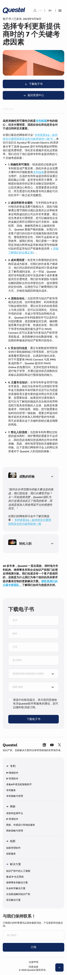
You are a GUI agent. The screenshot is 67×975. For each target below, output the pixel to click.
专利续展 (38, 172)
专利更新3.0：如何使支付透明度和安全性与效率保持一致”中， (30, 137)
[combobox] (30, 674)
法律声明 (33, 962)
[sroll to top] (59, 967)
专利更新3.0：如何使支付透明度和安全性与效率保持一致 (29, 522)
